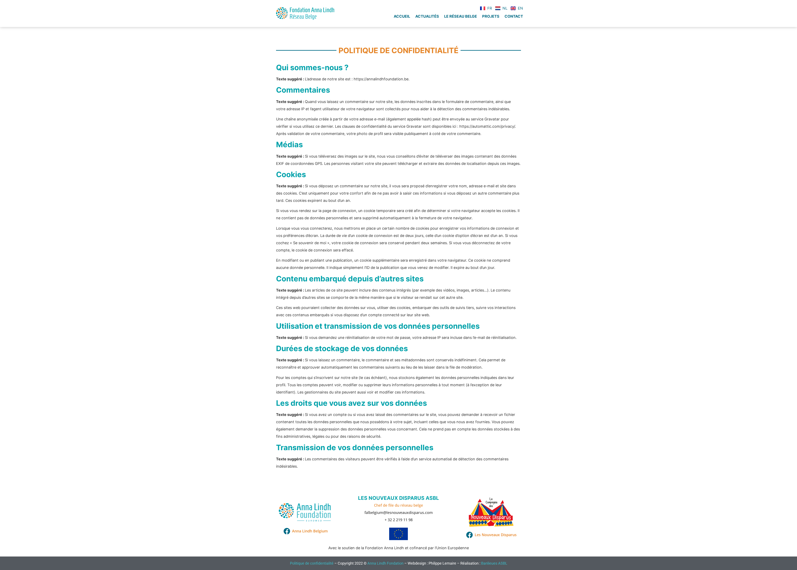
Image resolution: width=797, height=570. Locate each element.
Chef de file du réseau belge (398, 505)
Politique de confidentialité (312, 563)
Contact (514, 16)
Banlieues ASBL (494, 563)
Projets (490, 16)
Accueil (402, 16)
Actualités (427, 16)
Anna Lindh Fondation (385, 563)
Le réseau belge (460, 16)
